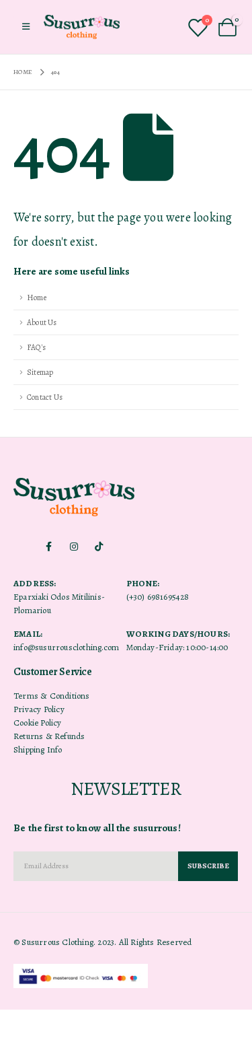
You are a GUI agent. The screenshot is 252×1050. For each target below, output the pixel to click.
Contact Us (44, 397)
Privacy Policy (39, 709)
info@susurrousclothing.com (66, 647)
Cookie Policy (37, 722)
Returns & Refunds (49, 736)
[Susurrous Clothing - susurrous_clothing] (82, 27)
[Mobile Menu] (25, 26)
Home (36, 297)
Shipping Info (37, 749)
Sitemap (40, 372)
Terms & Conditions (51, 695)
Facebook (49, 546)
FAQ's (36, 347)
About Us (42, 322)
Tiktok (99, 546)
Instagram (74, 546)
